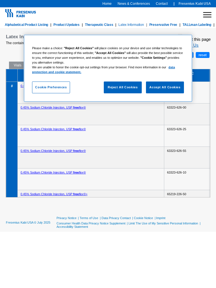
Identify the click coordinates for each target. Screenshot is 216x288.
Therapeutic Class (99, 25)
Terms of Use (89, 218)
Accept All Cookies (164, 87)
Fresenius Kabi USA (195, 4)
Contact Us (188, 45)
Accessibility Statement (72, 226)
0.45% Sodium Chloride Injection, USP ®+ (54, 194)
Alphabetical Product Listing (26, 25)
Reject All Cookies (123, 87)
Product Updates (66, 25)
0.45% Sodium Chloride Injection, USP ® (53, 107)
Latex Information (131, 25)
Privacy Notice (66, 218)
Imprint (160, 218)
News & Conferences (134, 4)
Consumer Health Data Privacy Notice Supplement (91, 223)
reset (203, 55)
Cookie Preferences (51, 87)
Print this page (197, 39)
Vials (17, 65)
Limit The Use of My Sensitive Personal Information (163, 223)
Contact (162, 4)
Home (107, 4)
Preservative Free (163, 25)
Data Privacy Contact (116, 218)
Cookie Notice (143, 218)
